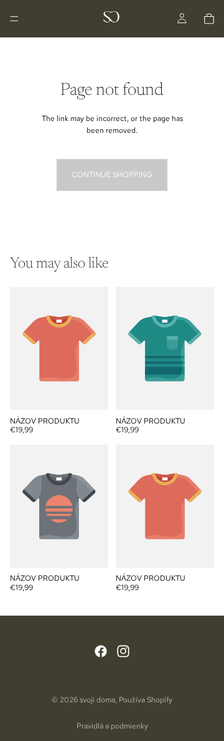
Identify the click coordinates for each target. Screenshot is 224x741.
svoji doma (97, 700)
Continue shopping (112, 175)
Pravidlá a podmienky (112, 726)
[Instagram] (123, 650)
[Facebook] (100, 650)
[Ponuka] (14, 18)
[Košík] (209, 18)
